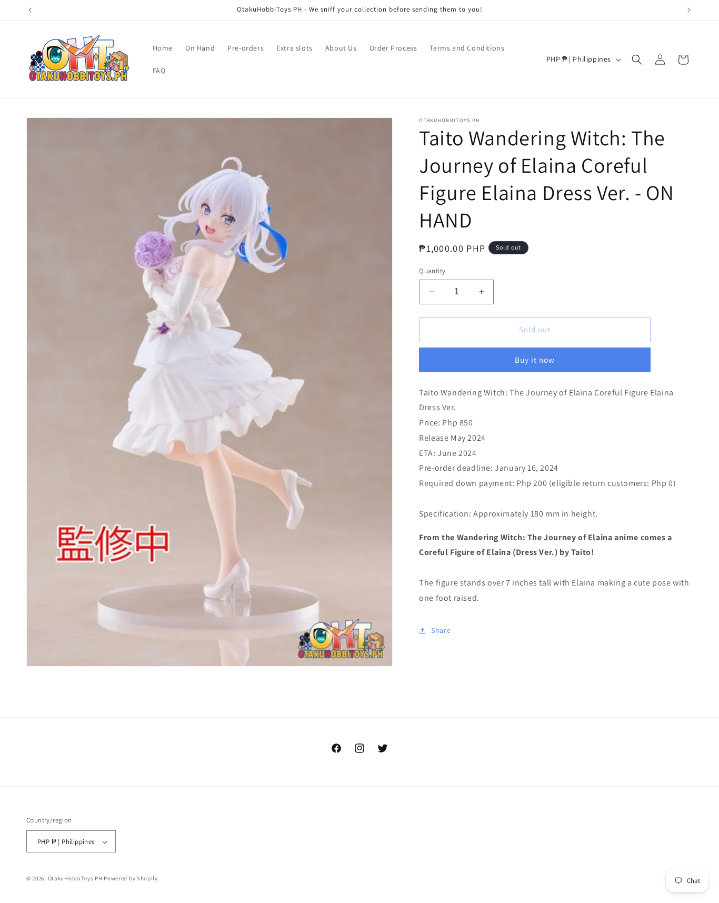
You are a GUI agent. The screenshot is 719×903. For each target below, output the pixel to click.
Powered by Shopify (131, 878)
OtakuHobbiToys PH (75, 878)
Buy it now (535, 360)
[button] (636, 59)
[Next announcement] (689, 10)
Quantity (432, 270)
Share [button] (441, 630)
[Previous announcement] (30, 10)
